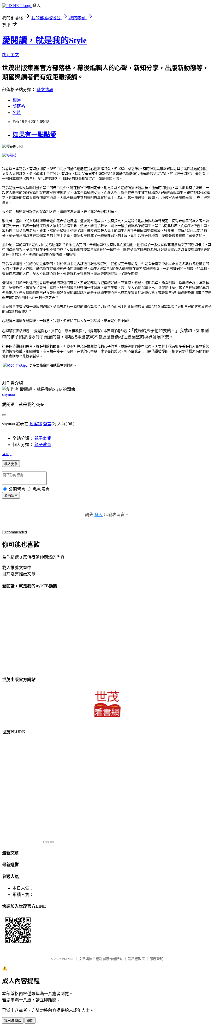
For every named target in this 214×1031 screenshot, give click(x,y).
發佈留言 (11, 496)
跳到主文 (10, 55)
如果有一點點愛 (34, 134)
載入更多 (11, 464)
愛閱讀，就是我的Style (44, 40)
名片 (17, 112)
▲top (6, 453)
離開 (30, 1021)
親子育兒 (42, 438)
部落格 (19, 106)
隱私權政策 (136, 959)
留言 (47, 424)
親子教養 (42, 444)
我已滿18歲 (12, 1021)
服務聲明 (156, 959)
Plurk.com (48, 841)
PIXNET (68, 959)
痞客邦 (35, 424)
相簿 (17, 100)
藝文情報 (45, 89)
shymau (8, 394)
